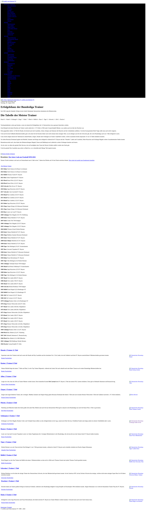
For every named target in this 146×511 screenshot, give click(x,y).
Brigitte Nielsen (11, 15)
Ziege (8, 97)
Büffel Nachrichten (6, 463)
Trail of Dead (11, 51)
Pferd (8, 89)
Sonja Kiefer (10, 33)
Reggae (9, 40)
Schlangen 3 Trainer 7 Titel (10, 416)
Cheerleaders (10, 60)
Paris (8, 69)
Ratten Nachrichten (6, 371)
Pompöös (9, 31)
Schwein (9, 94)
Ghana (9, 66)
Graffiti (9, 10)
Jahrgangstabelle (11, 78)
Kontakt (9, 507)
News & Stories (11, 5)
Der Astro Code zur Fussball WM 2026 (22, 157)
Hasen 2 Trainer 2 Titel (9, 429)
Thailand (9, 72)
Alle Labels (10, 25)
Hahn (8, 85)
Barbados (10, 65)
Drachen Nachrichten (7, 489)
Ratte (8, 91)
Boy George (10, 43)
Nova (8, 18)
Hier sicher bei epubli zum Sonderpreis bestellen (81, 160)
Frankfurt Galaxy (12, 57)
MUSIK (6, 36)
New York (10, 68)
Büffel (9, 81)
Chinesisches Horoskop (13, 75)
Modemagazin (11, 24)
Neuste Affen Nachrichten (8, 384)
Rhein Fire (10, 59)
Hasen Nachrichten (6, 437)
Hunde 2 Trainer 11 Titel (9, 350)
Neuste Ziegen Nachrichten (8, 397)
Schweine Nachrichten (7, 478)
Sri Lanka (10, 71)
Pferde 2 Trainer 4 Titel (9, 403)
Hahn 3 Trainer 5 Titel (8, 495)
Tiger (8, 95)
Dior (8, 30)
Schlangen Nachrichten (7, 423)
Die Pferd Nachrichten (7, 410)
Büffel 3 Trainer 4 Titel (9, 455)
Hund (8, 88)
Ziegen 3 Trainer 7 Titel (9, 389)
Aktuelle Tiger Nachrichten (8, 450)
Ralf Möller (10, 19)
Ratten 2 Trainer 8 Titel (9, 363)
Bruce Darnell (11, 13)
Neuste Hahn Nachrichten (8, 502)
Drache (9, 83)
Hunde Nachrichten (6, 358)
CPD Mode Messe (12, 28)
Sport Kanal (10, 54)
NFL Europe (10, 56)
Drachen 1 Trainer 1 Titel (10, 481)
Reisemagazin (11, 63)
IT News (9, 9)
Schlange (9, 92)
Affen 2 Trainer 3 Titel (8, 376)
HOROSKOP (8, 74)
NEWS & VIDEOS (9, 4)
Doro (8, 47)
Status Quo (10, 50)
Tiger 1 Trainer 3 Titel (8, 442)
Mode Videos (11, 27)
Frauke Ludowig (11, 16)
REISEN (6, 62)
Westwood (10, 34)
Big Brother (10, 12)
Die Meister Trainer (6, 166)
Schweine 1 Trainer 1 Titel (10, 468)
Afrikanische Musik (12, 39)
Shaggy (9, 48)
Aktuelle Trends (11, 77)
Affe (8, 80)
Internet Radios (11, 42)
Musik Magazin (11, 37)
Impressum (4, 507)
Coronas (9, 45)
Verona (9, 21)
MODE (6, 22)
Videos (9, 7)
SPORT (6, 53)
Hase (8, 86)
